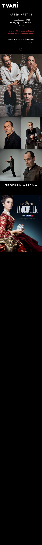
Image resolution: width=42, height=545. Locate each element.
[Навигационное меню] (38, 5)
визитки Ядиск (27, 31)
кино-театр (22, 33)
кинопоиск (12, 33)
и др (30, 42)
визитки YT (13, 31)
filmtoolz (30, 33)
